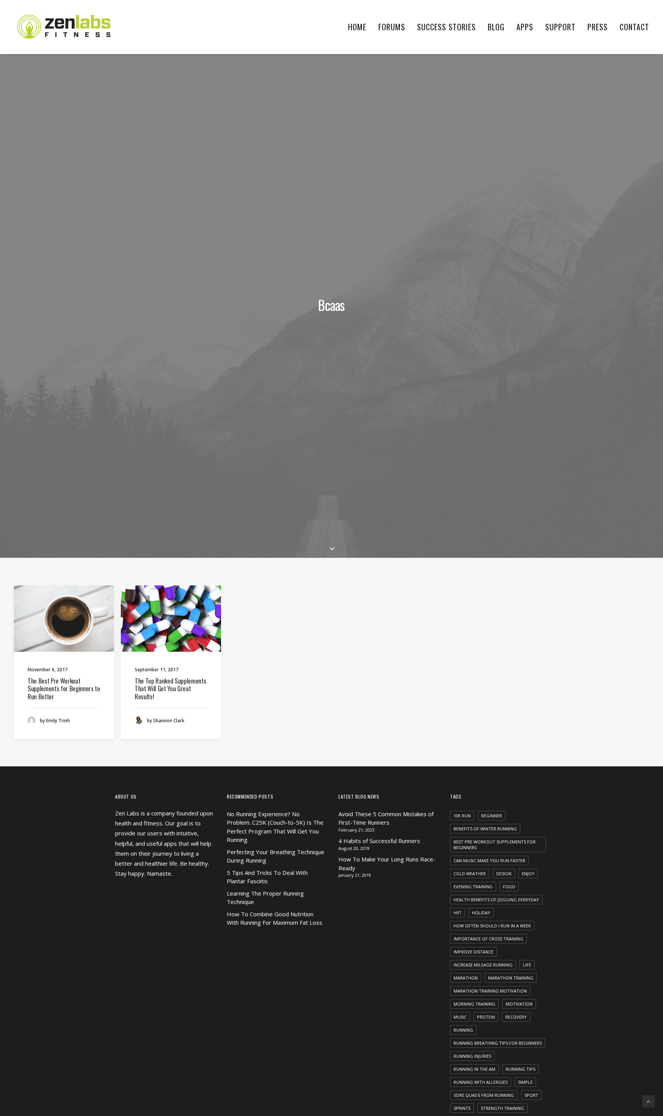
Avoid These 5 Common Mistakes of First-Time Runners (386, 818)
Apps (524, 27)
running (463, 1030)
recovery (516, 1017)
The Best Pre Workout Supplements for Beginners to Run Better (64, 688)
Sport (531, 1095)
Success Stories (446, 27)
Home (357, 27)
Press (597, 27)
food (509, 886)
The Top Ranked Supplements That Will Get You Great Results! (170, 688)
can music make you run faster (489, 860)
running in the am (474, 1069)
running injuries (472, 1056)
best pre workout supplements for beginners (495, 844)
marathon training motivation (490, 991)
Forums (391, 27)
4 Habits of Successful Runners (379, 841)
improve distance (473, 952)
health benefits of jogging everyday (496, 899)
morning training (474, 1004)
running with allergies (481, 1082)
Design (503, 873)
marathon (466, 978)
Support (560, 27)
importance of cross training (488, 939)
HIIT (458, 912)
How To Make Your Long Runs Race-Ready (386, 863)
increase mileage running (483, 965)
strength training (502, 1108)
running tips (520, 1069)
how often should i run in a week (492, 926)
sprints (462, 1108)
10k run (462, 816)
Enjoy (528, 873)
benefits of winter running (485, 829)
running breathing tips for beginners (498, 1043)
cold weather (470, 873)
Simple (525, 1082)
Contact (634, 27)
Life (527, 965)
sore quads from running (484, 1095)
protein (486, 1017)
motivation (519, 1004)
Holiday (481, 912)
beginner (491, 816)
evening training (473, 886)
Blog (496, 27)
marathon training (510, 978)
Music (460, 1017)
